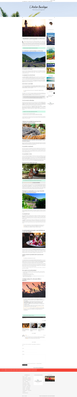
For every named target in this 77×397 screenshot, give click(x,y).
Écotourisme (29, 390)
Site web (23, 351)
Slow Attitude (28, 386)
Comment (23, 354)
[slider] (44, 317)
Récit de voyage (24, 385)
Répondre (44, 335)
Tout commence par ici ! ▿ (25, 1)
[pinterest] (53, 0)
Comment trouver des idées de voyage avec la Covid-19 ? (41, 329)
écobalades (24, 391)
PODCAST (32, 37)
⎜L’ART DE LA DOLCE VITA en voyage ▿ (38, 1)
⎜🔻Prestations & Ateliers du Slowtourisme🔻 (47, 1)
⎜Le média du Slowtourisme (31, 1)
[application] (34, 317)
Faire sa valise (24, 380)
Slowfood (35, 37)
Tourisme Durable (25, 390)
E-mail (23, 348)
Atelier (26, 376)
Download (25, 318)
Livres (23, 381)
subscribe (36, 363)
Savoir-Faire (24, 386)
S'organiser (29, 385)
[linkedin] (54, 0)
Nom (23, 345)
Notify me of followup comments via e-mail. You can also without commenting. (32, 363)
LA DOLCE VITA (28, 380)
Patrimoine (26, 381)
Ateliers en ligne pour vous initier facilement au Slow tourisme (33, 329)
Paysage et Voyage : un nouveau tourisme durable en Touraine (25, 329)
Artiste (23, 376)
